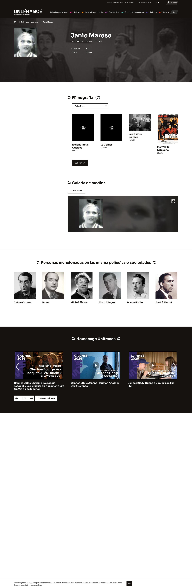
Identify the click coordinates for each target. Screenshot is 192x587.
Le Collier (106, 144)
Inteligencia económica (134, 12)
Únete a (166, 12)
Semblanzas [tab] (76, 191)
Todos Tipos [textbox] (79, 106)
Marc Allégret (107, 302)
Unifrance (153, 12)
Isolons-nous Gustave (80, 146)
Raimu (46, 302)
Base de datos (114, 12)
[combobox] (90, 106)
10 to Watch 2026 (145, 2)
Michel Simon (79, 302)
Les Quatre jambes (135, 136)
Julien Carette (23, 302)
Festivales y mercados (94, 12)
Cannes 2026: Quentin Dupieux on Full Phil (151, 385)
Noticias (77, 12)
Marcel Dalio (135, 302)
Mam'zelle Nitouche (163, 148)
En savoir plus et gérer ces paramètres (28, 585)
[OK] (129, 583)
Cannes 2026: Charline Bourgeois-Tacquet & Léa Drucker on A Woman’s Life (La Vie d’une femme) (39, 386)
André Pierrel (164, 302)
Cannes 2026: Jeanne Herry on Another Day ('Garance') (95, 385)
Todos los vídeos (46, 398)
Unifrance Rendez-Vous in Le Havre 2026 (120, 2)
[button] (173, 201)
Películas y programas (59, 12)
